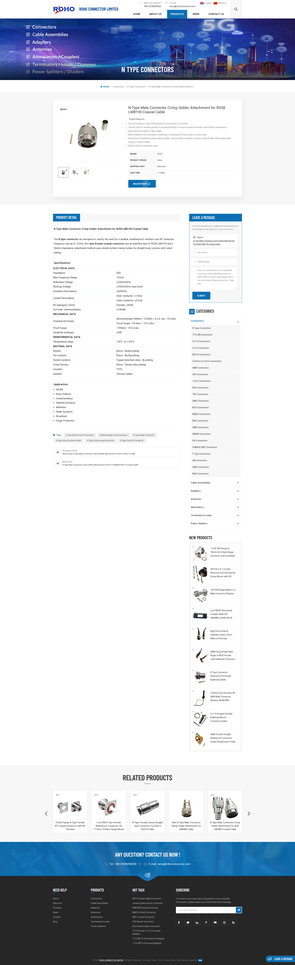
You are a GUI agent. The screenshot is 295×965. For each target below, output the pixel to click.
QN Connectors (199, 460)
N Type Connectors (136, 86)
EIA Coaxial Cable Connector (146, 926)
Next (249, 813)
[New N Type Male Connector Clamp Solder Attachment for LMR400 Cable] (186, 807)
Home (136, 14)
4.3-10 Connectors (201, 341)
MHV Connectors (200, 473)
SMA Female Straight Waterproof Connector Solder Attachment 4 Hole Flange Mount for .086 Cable (222, 738)
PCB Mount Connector (143, 921)
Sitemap (146, 960)
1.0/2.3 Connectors (201, 381)
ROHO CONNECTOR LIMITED (98, 9)
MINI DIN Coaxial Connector (145, 908)
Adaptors (196, 491)
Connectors (118, 86)
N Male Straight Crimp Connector (113, 435)
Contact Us (216, 14)
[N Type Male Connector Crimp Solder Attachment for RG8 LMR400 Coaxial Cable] (225, 807)
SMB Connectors (200, 427)
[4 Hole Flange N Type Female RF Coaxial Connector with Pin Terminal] (70, 807)
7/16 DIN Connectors (202, 334)
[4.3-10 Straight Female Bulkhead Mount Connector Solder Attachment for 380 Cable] (200, 719)
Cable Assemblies (200, 482)
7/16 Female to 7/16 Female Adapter (146, 932)
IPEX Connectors (200, 387)
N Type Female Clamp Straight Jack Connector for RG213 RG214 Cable (147, 826)
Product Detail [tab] (66, 217)
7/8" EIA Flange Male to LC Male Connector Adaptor (223, 592)
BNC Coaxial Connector (143, 917)
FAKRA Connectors (201, 434)
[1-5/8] (200, 553)
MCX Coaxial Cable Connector (146, 898)
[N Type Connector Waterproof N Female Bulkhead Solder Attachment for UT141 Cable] (200, 677)
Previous (46, 813)
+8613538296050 (152, 6)
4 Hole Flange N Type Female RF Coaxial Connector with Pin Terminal (70, 826)
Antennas (196, 499)
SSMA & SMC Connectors (204, 447)
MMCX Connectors (201, 414)
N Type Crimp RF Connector (131, 440)
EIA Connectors (199, 440)
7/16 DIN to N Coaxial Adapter (146, 943)
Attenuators (197, 507)
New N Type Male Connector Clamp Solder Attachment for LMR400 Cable (186, 826)
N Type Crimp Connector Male (68, 440)
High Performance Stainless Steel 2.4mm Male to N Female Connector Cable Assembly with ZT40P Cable (221, 635)
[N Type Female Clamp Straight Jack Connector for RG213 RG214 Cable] (147, 807)
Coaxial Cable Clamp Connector (147, 903)
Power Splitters (199, 523)
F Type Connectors (201, 454)
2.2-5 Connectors (200, 348)
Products (177, 14)
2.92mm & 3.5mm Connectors (206, 361)
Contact (57, 917)
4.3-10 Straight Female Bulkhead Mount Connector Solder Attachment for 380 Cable (223, 717)
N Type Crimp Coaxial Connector (100, 440)
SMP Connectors (200, 401)
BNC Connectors (200, 420)
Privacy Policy (170, 960)
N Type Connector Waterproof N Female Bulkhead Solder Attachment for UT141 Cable (221, 676)
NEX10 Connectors (201, 354)
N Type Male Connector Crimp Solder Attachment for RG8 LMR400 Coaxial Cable (225, 826)
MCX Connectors (200, 407)
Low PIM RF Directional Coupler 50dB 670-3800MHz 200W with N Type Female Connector (222, 614)
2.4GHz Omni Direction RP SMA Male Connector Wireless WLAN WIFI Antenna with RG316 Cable (222, 697)
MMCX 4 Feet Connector (144, 912)
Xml (160, 960)
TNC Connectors (200, 394)
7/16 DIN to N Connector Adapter (148, 938)
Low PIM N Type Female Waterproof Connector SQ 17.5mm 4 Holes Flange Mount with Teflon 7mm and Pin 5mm (108, 826)
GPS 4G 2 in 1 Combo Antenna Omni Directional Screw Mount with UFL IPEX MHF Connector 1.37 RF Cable (222, 573)
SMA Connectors (200, 368)
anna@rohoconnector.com (182, 6)
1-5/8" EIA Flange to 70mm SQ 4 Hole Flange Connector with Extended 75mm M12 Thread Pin (222, 552)
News (196, 14)
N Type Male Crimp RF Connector (80, 435)
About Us (155, 14)
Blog (55, 921)
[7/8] (200, 595)
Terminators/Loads (201, 515)
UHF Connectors (200, 374)
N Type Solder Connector (143, 435)
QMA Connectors (200, 467)
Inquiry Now (140, 184)
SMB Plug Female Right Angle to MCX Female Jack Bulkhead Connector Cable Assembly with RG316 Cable (222, 655)
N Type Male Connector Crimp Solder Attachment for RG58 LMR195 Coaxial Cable (214, 242)
